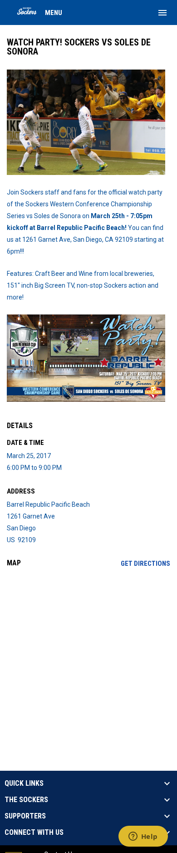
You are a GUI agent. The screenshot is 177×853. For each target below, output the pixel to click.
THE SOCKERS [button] (26, 799)
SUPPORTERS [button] (25, 816)
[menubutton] (162, 12)
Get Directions (145, 563)
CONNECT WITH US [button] (34, 832)
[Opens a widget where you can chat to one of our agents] (143, 837)
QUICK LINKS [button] (24, 783)
